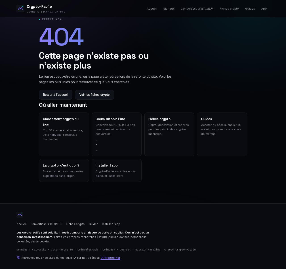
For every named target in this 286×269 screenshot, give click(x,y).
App (264, 8)
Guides (250, 8)
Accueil (152, 8)
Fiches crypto (229, 8)
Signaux (169, 8)
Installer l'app (111, 224)
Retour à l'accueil (55, 94)
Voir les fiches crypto (94, 94)
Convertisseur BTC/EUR (197, 8)
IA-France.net (110, 257)
